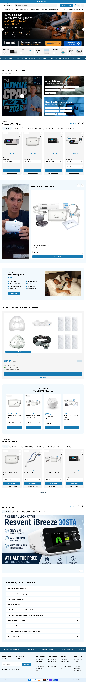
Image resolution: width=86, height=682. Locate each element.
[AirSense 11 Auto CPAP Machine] (12, 141)
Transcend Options (49, 420)
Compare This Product (12, 173)
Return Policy (77, 666)
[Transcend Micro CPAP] (52, 403)
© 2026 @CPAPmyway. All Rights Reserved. (11, 679)
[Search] (16, 5)
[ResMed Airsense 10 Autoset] (53, 141)
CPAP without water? (65, 108)
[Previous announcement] (1, 1)
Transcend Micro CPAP (50, 416)
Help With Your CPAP (52, 659)
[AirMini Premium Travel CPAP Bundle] (57, 216)
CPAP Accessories (40, 670)
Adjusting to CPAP (49, 93)
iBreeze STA (6, 566)
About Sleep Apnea (64, 661)
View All (72, 506)
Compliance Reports (50, 113)
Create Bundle (18, 351)
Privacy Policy (77, 668)
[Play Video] (15, 221)
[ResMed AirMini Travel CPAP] (32, 141)
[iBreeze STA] (43, 539)
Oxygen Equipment (40, 666)
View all (72, 123)
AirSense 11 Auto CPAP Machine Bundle (73, 155)
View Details (43, 377)
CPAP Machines (39, 659)
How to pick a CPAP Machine (71, 87)
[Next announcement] (84, 1)
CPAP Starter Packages (65, 666)
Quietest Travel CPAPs (65, 110)
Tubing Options (6, 159)
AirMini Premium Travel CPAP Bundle (41, 245)
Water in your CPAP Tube (51, 108)
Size (25, 477)
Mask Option (27, 159)
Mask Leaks (61, 113)
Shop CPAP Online (66, 5)
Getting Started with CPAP (67, 90)
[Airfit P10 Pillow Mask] (32, 459)
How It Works (63, 659)
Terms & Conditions (78, 670)
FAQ (61, 668)
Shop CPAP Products (53, 664)
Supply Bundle (69, 159)
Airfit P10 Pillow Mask (29, 472)
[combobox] (36, 5)
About (75, 673)
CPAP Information (52, 666)
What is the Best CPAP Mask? (52, 90)
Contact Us (76, 661)
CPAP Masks (39, 661)
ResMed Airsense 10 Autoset (52, 155)
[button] (12, 153)
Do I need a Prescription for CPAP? (53, 87)
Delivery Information (78, 664)
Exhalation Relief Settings (51, 110)
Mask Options (69, 163)
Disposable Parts (39, 668)
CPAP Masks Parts (40, 664)
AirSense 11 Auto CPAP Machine (10, 155)
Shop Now (13, 293)
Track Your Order (78, 659)
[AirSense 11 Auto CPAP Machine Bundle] (74, 141)
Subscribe (26, 664)
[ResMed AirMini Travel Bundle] (33, 403)
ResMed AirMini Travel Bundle (33, 415)
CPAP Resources (52, 661)
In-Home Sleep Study (65, 664)
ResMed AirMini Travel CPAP (31, 155)
